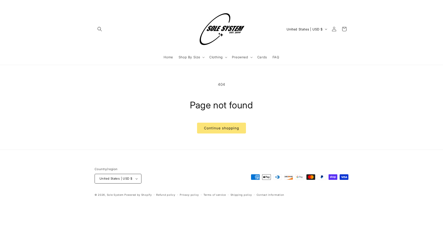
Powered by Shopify (138, 194)
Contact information (270, 194)
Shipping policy (241, 194)
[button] (100, 29)
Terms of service (215, 194)
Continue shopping (221, 128)
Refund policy (165, 194)
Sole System (115, 194)
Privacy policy (189, 194)
